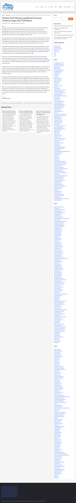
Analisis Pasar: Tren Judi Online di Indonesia (16, 501)
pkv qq (7, 495)
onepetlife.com (57, 315)
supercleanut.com (58, 265)
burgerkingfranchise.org (59, 105)
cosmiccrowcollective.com (59, 92)
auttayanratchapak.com (59, 101)
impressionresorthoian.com (60, 161)
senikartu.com (57, 81)
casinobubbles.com (58, 231)
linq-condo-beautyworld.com (60, 402)
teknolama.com (57, 110)
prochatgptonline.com (58, 376)
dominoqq (12, 488)
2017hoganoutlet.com (58, 65)
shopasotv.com (57, 459)
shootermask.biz (57, 435)
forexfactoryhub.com (58, 378)
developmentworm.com (59, 466)
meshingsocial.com (58, 135)
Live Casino (50, 6)
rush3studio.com (57, 72)
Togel (56, 6)
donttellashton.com (58, 71)
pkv (36, 58)
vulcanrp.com (57, 393)
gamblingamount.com (58, 187)
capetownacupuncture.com (60, 90)
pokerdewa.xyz (57, 446)
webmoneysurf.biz (58, 432)
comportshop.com (58, 456)
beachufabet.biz (57, 318)
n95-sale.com (57, 370)
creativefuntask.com (58, 254)
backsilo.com (56, 158)
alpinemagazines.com (58, 392)
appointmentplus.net (58, 465)
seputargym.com (57, 232)
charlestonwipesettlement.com (60, 175)
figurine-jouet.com (58, 325)
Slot (46, 6)
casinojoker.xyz (57, 445)
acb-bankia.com (57, 154)
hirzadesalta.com (57, 228)
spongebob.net (57, 98)
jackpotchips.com (57, 276)
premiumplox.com (58, 428)
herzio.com (56, 75)
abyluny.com (56, 339)
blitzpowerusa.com (58, 121)
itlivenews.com (57, 467)
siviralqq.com (57, 160)
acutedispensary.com (58, 170)
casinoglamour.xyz (58, 442)
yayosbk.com (57, 429)
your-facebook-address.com (60, 326)
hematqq (10, 489)
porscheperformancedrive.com (60, 294)
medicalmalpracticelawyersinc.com (61, 455)
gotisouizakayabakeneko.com (60, 95)
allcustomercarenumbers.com (60, 279)
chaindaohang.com (58, 405)
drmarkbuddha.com (58, 406)
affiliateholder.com (58, 200)
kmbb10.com (57, 131)
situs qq (7, 486)
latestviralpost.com (58, 118)
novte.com (56, 410)
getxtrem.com (57, 132)
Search (55, 15)
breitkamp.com (57, 285)
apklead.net (56, 342)
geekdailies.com (57, 332)
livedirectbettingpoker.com (59, 147)
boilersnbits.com (57, 117)
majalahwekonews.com (59, 64)
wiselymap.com (57, 375)
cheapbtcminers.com (58, 256)
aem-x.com (56, 241)
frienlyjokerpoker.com (59, 388)
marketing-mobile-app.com (59, 138)
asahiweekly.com (57, 264)
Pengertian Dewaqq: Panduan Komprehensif (63, 25)
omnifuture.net (57, 355)
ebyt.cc (55, 403)
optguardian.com (57, 235)
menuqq (3, 486)
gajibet (3, 496)
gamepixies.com (57, 271)
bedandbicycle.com (58, 266)
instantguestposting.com (59, 462)
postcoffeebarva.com (58, 102)
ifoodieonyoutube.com (59, 222)
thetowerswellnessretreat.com (60, 309)
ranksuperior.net (57, 182)
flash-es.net (56, 155)
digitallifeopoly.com (58, 229)
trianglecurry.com (58, 306)
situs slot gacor (57, 47)
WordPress (43, 501)
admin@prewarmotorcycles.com (17, 23)
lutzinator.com (57, 296)
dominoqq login (57, 46)
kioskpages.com (57, 305)
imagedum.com (57, 308)
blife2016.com (57, 299)
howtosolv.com (57, 422)
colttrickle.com (57, 352)
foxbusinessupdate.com (59, 148)
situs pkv (10, 492)
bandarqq (56, 50)
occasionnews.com (58, 191)
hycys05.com (57, 124)
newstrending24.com (58, 470)
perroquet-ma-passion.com (59, 328)
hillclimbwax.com (57, 188)
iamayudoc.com (57, 259)
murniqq (5, 489)
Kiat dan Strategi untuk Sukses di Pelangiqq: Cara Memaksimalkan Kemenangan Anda (43, 112)
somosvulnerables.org (58, 289)
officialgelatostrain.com (59, 311)
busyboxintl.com (57, 100)
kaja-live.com (57, 379)
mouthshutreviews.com (59, 226)
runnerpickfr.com (58, 353)
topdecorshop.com (58, 458)
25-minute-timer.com (58, 252)
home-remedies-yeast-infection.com (61, 218)
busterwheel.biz (57, 436)
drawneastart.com (58, 272)
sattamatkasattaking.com (59, 314)
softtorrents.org (57, 288)
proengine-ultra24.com (59, 415)
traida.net (56, 418)
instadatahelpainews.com (59, 331)
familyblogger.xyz (58, 281)
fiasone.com (56, 141)
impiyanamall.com (58, 234)
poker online (56, 51)
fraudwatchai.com (58, 239)
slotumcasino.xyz (57, 440)
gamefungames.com (58, 251)
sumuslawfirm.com (58, 165)
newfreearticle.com (58, 120)
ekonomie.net (57, 463)
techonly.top (56, 365)
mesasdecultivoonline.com (59, 115)
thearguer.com (57, 137)
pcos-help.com (57, 358)
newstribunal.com (58, 211)
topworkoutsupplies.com (59, 225)
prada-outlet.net (57, 349)
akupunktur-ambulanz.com (59, 399)
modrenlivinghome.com (59, 329)
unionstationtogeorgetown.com (61, 258)
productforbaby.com (58, 111)
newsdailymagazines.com (59, 212)
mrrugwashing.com (58, 152)
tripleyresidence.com (58, 286)
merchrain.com (57, 334)
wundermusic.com (58, 249)
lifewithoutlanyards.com (59, 416)
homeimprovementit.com (59, 209)
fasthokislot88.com (58, 274)
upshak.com (56, 157)
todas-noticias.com (58, 80)
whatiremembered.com (59, 400)
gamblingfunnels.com (58, 356)
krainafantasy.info (58, 78)
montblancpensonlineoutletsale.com (61, 396)
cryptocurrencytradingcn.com (60, 172)
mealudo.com (57, 144)
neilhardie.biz (57, 430)
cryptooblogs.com (58, 242)
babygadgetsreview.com (59, 398)
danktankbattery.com (58, 142)
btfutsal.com (56, 359)
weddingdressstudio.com (59, 426)
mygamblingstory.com (59, 62)
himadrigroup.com (58, 383)
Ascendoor (33, 501)
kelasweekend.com (58, 473)
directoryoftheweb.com (59, 70)
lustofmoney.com (57, 192)
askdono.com (57, 363)
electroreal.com (57, 219)
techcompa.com (57, 380)
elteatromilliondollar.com (59, 104)
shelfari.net (56, 438)
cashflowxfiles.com (58, 130)
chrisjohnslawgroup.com (59, 282)
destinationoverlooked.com (60, 185)
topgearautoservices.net (59, 324)
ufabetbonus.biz (57, 472)
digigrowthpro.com (58, 350)
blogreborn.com (57, 372)
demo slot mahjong (58, 48)
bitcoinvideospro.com (58, 91)
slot (16, 486)
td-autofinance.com (58, 386)
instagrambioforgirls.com (59, 128)
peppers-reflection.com (59, 195)
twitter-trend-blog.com (59, 395)
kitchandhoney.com (58, 419)
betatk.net (56, 475)
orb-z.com (56, 112)
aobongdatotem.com (58, 216)
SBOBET (60, 6)
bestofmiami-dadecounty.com (60, 221)
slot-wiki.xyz (56, 448)
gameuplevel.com (57, 244)
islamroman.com (57, 385)
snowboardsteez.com (58, 127)
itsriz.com (56, 87)
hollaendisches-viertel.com (59, 413)
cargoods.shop (57, 88)
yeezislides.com (57, 215)
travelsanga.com (57, 460)
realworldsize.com (58, 108)
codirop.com (56, 360)
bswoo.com (56, 477)
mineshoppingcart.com (59, 224)
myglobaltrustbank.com (59, 452)
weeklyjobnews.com (58, 178)
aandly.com (56, 476)
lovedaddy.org (57, 150)
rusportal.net (56, 82)
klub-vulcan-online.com (59, 284)
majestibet (12, 495)
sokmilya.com (57, 338)
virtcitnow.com (57, 373)
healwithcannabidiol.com (59, 304)
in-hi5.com (56, 77)
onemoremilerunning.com (59, 125)
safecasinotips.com (58, 275)
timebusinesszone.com (59, 194)
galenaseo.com (57, 450)
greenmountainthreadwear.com (61, 168)
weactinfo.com (57, 134)
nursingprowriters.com (59, 167)
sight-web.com (57, 382)
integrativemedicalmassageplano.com (62, 151)
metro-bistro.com (57, 420)
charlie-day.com (57, 145)
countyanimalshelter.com (59, 180)
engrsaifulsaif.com (58, 255)
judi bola (3, 488)
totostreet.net (57, 236)
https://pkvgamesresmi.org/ (11, 496)
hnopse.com (56, 190)
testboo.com (56, 425)
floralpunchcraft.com (58, 140)
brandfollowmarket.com (59, 177)
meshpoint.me (57, 97)
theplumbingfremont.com (59, 469)
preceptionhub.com (58, 214)
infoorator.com (57, 409)
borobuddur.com (57, 248)
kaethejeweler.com (58, 312)
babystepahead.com (58, 184)
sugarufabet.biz (57, 321)
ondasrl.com (56, 298)
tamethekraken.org (58, 295)
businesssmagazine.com (59, 368)
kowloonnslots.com (58, 389)
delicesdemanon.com (58, 423)
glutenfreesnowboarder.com (60, 301)
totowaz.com (57, 174)
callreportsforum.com (58, 336)
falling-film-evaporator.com (60, 164)
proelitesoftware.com (58, 278)
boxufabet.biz (57, 322)
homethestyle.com (58, 245)
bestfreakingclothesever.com (60, 162)
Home (37, 6)
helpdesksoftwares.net (59, 206)
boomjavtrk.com (57, 341)
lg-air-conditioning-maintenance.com (62, 408)
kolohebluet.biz (57, 433)
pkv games (8, 98)
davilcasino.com (57, 238)
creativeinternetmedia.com (60, 369)
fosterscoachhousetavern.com (60, 114)
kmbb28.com (57, 335)
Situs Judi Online (67, 6)
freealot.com (56, 262)
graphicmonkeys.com (58, 269)
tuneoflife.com (57, 197)
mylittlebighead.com (58, 261)
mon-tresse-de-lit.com (58, 319)
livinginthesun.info (58, 85)
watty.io (55, 84)
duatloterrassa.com (58, 291)
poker (55, 54)
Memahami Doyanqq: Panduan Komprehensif (64, 35)
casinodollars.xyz (57, 443)
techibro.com (57, 390)
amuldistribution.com (58, 246)
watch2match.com (58, 449)
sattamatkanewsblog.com (59, 171)
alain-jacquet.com (57, 94)
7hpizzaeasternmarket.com (60, 412)
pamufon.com (57, 292)
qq (13, 486)
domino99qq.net (57, 68)
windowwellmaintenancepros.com (61, 198)
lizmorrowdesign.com (58, 302)
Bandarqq (42, 6)
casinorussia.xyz (57, 439)
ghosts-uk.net (57, 362)
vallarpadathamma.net (59, 107)
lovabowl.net (57, 208)
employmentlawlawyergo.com (60, 453)
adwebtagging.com (58, 181)
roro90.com (56, 74)
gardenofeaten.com (58, 122)
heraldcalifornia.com (58, 268)
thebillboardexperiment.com (60, 316)
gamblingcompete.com (59, 366)
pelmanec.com (57, 67)
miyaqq (16, 495)
